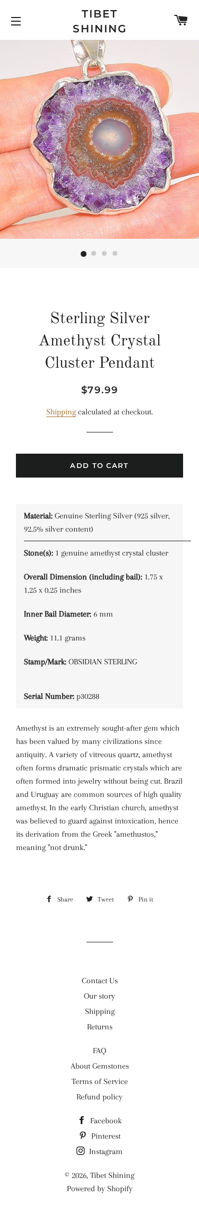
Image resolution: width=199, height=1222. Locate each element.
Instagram (105, 1151)
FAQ (99, 1050)
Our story (99, 996)
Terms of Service (100, 1081)
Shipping (61, 412)
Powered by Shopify (100, 1188)
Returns (100, 1027)
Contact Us (100, 980)
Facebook (105, 1120)
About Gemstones (100, 1066)
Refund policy (99, 1097)
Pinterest (104, 1136)
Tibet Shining (100, 21)
